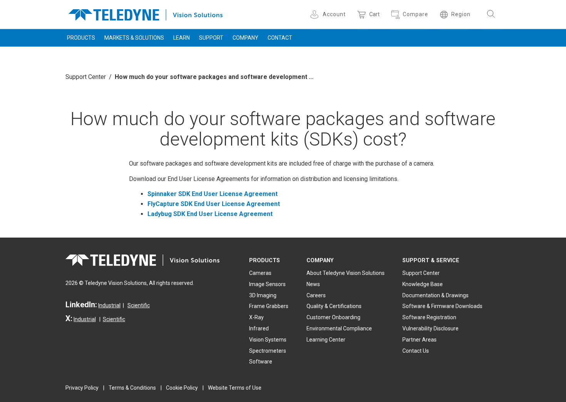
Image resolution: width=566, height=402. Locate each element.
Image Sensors (267, 284)
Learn (181, 38)
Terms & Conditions (132, 388)
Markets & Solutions (134, 38)
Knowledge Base (422, 284)
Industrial (109, 305)
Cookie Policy (182, 388)
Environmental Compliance (339, 328)
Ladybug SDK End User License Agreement (210, 214)
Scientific (138, 305)
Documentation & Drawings (435, 295)
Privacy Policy (82, 388)
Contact (280, 38)
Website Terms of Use (234, 388)
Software (260, 361)
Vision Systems (267, 340)
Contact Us (415, 351)
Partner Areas (419, 340)
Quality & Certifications (334, 306)
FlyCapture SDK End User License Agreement (213, 204)
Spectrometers (267, 351)
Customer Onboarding (333, 317)
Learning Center (325, 340)
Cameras (260, 273)
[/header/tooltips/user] (315, 14)
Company (245, 38)
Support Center (85, 76)
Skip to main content (283, 7)
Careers (316, 295)
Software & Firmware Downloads (442, 306)
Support (211, 38)
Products (81, 38)
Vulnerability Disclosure (430, 328)
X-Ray (256, 317)
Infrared (259, 328)
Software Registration (429, 317)
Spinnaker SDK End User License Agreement (212, 194)
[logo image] (145, 13)
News (313, 284)
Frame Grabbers (268, 306)
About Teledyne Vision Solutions (345, 273)
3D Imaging (262, 295)
